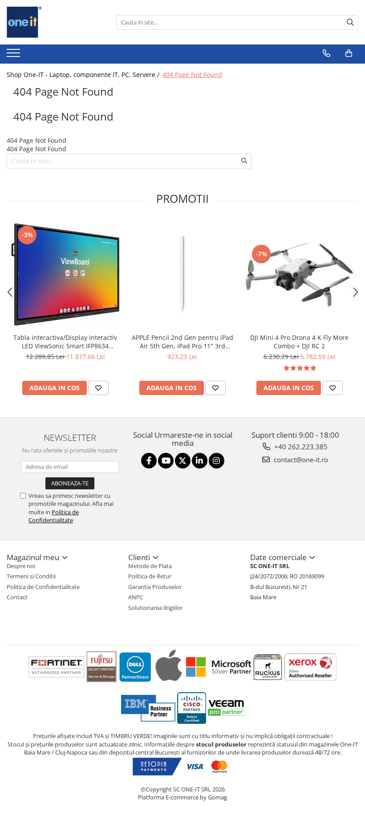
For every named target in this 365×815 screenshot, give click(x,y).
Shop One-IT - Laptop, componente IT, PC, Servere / (84, 74)
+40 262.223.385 (300, 446)
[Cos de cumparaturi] (348, 53)
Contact (17, 597)
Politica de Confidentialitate (53, 516)
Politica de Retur (149, 576)
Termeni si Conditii (31, 576)
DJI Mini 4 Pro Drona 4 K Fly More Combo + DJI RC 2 (299, 341)
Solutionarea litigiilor (155, 608)
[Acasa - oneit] (51, 22)
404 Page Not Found (192, 74)
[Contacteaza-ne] (326, 53)
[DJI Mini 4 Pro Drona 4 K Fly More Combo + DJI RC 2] (299, 274)
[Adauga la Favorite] (98, 388)
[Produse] (14, 55)
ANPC (135, 597)
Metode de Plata (150, 566)
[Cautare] (350, 22)
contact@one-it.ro (300, 459)
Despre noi (21, 566)
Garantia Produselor (155, 587)
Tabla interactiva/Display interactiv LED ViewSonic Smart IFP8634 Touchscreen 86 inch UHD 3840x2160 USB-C (65, 341)
